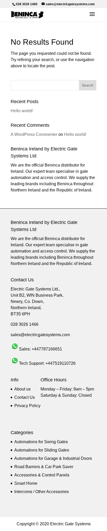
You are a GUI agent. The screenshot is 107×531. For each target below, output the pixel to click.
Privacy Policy (27, 405)
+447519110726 (60, 363)
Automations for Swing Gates (41, 442)
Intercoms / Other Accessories (41, 491)
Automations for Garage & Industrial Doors (53, 458)
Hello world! (22, 111)
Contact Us (24, 397)
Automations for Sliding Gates (41, 450)
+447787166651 (47, 349)
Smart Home (25, 483)
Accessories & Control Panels (41, 475)
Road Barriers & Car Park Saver (43, 466)
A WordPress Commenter (34, 134)
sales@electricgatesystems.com (40, 335)
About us (22, 389)
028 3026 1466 (24, 324)
